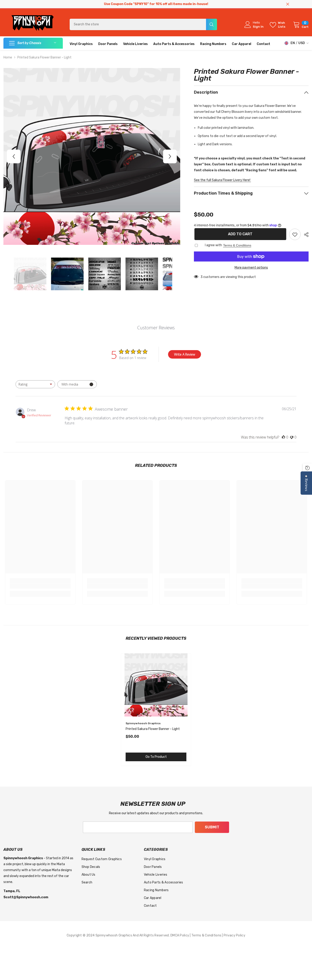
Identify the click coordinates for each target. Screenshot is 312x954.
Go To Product (156, 757)
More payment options (251, 268)
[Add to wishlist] (295, 234)
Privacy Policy (234, 935)
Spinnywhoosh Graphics (143, 723)
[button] (14, 156)
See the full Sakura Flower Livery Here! (222, 180)
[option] (91, 156)
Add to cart (239, 234)
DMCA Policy (180, 935)
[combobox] (138, 24)
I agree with (213, 245)
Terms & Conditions (237, 245)
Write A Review (184, 354)
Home (7, 57)
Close (288, 4)
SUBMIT (212, 827)
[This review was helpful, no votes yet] (283, 437)
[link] (40, 586)
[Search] (143, 24)
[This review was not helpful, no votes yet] (291, 437)
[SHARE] (305, 234)
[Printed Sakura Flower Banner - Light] (156, 684)
